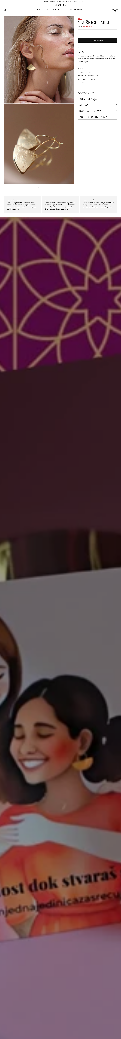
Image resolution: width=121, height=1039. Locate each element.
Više (39, 187)
